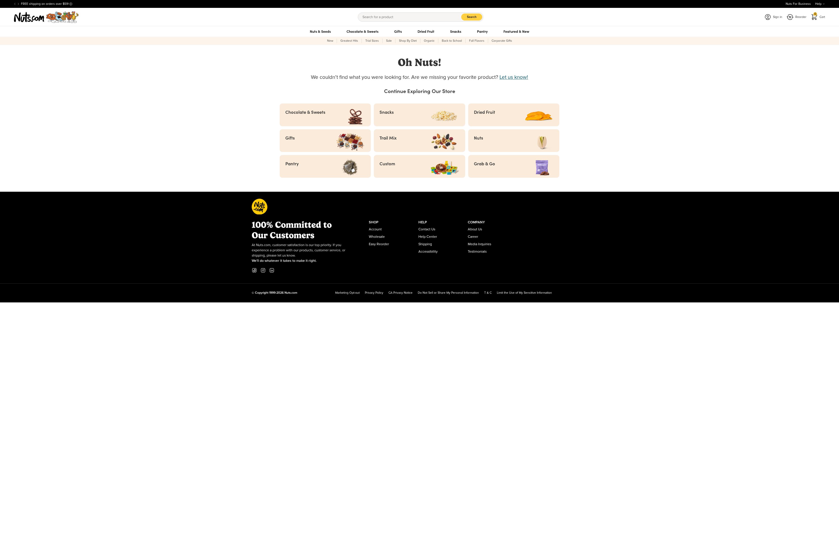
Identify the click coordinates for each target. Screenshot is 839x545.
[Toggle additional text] (71, 4)
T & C (488, 292)
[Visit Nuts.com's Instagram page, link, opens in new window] (263, 270)
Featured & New (516, 31)
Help (818, 3)
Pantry (482, 31)
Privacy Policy (374, 292)
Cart (819, 16)
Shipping (425, 244)
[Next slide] (18, 4)
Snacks (455, 31)
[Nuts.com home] (46, 17)
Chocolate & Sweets (362, 31)
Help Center (427, 236)
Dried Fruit (426, 31)
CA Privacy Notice (400, 292)
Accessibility (428, 251)
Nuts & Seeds (320, 31)
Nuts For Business (798, 3)
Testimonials (477, 251)
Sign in (777, 17)
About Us (475, 229)
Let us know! (513, 77)
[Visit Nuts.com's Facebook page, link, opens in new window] (254, 270)
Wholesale (377, 236)
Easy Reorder (379, 244)
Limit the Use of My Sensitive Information (524, 292)
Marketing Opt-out (347, 292)
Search (472, 17)
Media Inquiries (479, 244)
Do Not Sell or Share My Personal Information (448, 292)
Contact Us (426, 229)
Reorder (800, 17)
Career (473, 236)
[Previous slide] (15, 4)
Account (375, 229)
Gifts (398, 31)
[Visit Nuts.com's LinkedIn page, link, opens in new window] (271, 270)
